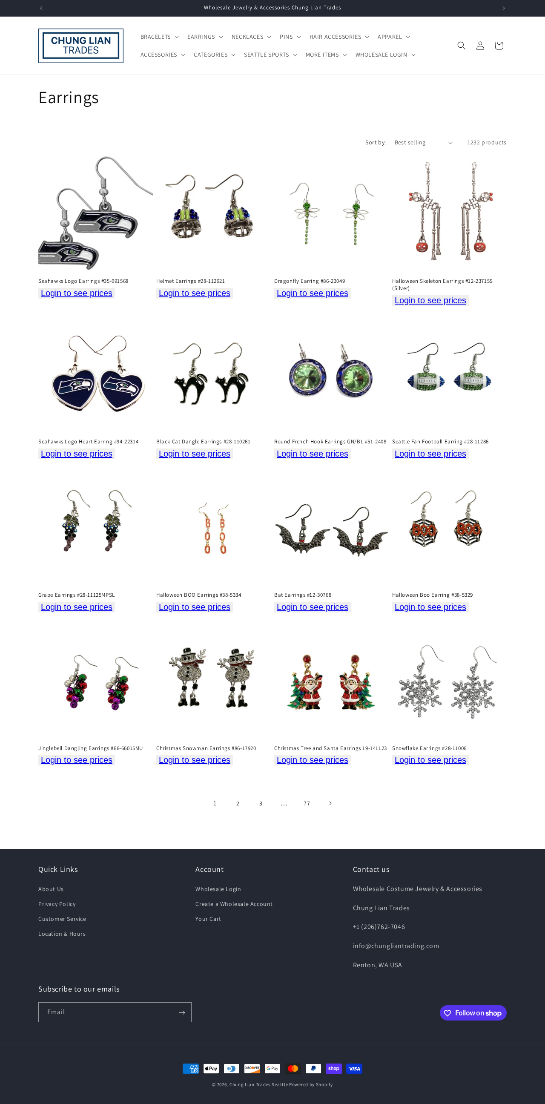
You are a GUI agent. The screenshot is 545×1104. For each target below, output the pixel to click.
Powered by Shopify (311, 1084)
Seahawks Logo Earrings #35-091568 (83, 281)
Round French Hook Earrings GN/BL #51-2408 (330, 441)
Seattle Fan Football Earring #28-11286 (440, 441)
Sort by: (375, 142)
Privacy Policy (56, 903)
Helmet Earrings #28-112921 (190, 281)
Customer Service (62, 919)
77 (307, 803)
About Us (51, 888)
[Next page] (330, 803)
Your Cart (208, 919)
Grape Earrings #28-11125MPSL (76, 595)
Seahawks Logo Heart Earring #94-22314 (88, 441)
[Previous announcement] (41, 8)
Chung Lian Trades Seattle (258, 1084)
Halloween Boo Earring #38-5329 (432, 595)
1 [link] (215, 803)
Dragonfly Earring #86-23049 (309, 281)
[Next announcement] (503, 8)
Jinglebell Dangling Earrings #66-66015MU (90, 748)
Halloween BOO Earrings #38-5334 (198, 595)
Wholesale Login (218, 888)
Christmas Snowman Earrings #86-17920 (206, 748)
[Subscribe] (181, 1013)
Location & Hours (62, 933)
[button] (158, 37)
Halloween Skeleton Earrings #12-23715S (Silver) (442, 285)
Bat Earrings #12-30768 (302, 595)
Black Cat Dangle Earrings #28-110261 (203, 441)
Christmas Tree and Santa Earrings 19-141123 (330, 748)
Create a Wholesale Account (234, 903)
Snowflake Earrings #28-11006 (429, 748)
